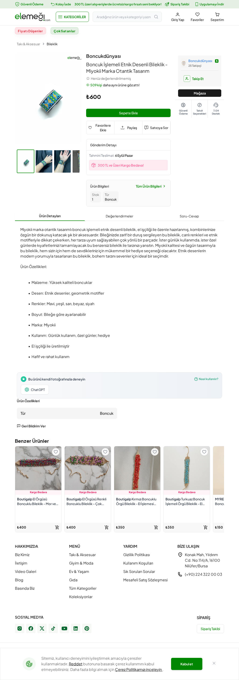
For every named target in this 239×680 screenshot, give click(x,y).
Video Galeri (25, 571)
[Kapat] (214, 664)
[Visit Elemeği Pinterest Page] (86, 628)
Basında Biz (25, 588)
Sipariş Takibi (179, 4)
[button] (72, 16)
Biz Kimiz (22, 554)
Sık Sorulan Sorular (139, 571)
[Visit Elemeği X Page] (42, 628)
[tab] (50, 216)
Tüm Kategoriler (82, 588)
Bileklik (52, 44)
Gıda (73, 579)
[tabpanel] (119, 326)
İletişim (21, 563)
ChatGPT (38, 389)
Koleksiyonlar (80, 596)
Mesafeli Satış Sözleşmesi (145, 579)
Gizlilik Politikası (136, 554)
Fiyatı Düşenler (30, 31)
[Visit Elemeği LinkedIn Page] (75, 628)
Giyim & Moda (81, 563)
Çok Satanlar (64, 31)
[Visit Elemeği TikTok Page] (53, 628)
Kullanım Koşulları (138, 563)
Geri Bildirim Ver (33, 426)
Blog (19, 579)
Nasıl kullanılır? (208, 379)
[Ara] (156, 17)
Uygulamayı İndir (212, 4)
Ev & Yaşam (79, 571)
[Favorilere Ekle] (56, 452)
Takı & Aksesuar (28, 44)
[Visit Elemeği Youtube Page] (64, 628)
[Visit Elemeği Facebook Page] (30, 628)
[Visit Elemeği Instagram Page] (19, 628)
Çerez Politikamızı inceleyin (138, 669)
